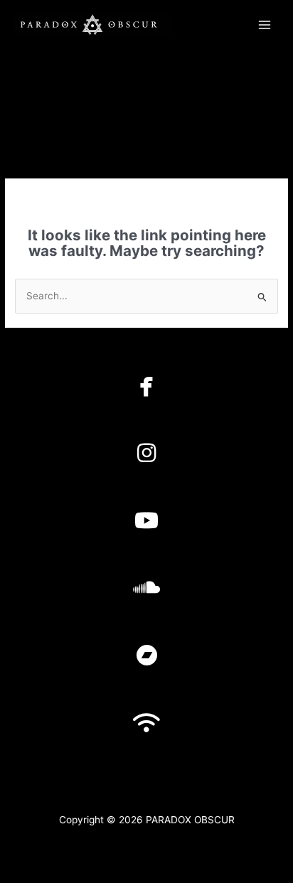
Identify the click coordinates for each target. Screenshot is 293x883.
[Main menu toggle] (265, 24)
